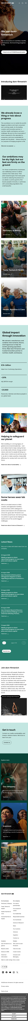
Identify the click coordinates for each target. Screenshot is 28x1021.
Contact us (16, 938)
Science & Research (18, 923)
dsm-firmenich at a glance (6, 944)
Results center (5, 948)
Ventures (15, 932)
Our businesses (5, 901)
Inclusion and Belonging (16, 956)
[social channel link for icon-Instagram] (14, 972)
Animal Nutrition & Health (6, 917)
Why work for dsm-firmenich (18, 944)
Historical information (4, 956)
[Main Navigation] (26, 3)
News (14, 926)
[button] (22, 3)
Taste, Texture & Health (5, 907)
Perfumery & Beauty (6, 903)
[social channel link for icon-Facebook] (6, 972)
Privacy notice (5, 986)
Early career (16, 960)
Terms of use (4, 991)
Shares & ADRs (5, 951)
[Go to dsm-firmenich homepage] (7, 2)
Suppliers (15, 935)
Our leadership (17, 913)
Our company (16, 901)
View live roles (17, 948)
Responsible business (18, 916)
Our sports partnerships (16, 904)
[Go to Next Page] (24, 642)
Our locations (16, 929)
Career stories (17, 951)
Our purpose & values (17, 909)
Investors (3, 941)
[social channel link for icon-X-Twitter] (17, 972)
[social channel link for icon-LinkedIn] (3, 972)
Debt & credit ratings (6, 960)
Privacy (7, 1007)
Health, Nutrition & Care (6, 912)
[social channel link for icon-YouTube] (10, 972)
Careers (15, 941)
